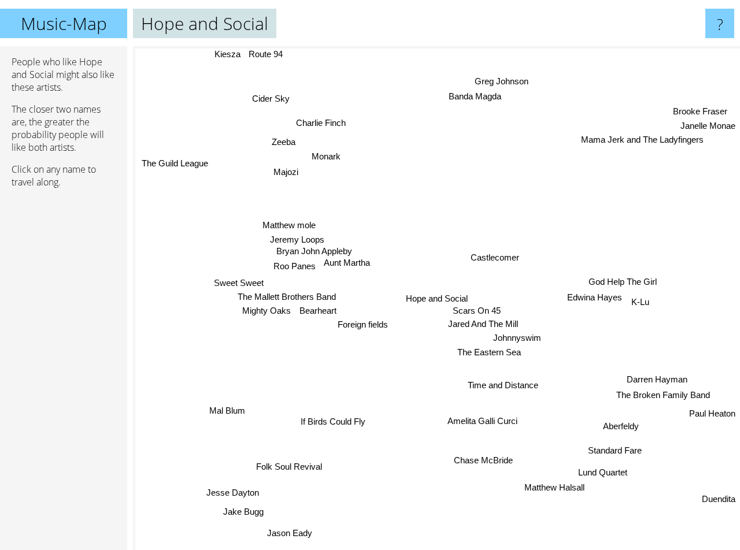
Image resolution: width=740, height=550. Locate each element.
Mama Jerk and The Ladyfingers (643, 141)
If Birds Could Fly (334, 423)
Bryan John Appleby (314, 253)
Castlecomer (494, 258)
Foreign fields (364, 328)
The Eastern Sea (489, 353)
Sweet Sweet (238, 286)
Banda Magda (475, 97)
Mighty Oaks (267, 314)
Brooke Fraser (701, 112)
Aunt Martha (347, 264)
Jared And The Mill (483, 324)
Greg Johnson (503, 82)
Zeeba (281, 143)
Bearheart (318, 314)
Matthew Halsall (560, 486)
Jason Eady (290, 533)
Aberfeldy (621, 424)
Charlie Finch (325, 123)
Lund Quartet (603, 470)
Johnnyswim (517, 338)
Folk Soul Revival (294, 470)
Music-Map (64, 23)
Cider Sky (272, 98)
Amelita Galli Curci (486, 420)
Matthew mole (289, 226)
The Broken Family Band (664, 392)
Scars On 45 (477, 310)
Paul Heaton (712, 412)
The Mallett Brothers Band (287, 300)
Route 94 (264, 54)
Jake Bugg (241, 510)
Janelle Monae (707, 126)
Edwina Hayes (594, 297)
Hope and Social (437, 298)
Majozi (285, 172)
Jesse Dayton (230, 490)
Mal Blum (222, 407)
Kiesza (226, 54)
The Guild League (176, 160)
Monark (323, 157)
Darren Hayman (658, 376)
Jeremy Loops (298, 241)
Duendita (718, 499)
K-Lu (640, 300)
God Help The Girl (623, 281)
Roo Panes (294, 268)
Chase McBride (482, 460)
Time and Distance (503, 385)
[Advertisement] (63, 373)
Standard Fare (616, 449)
